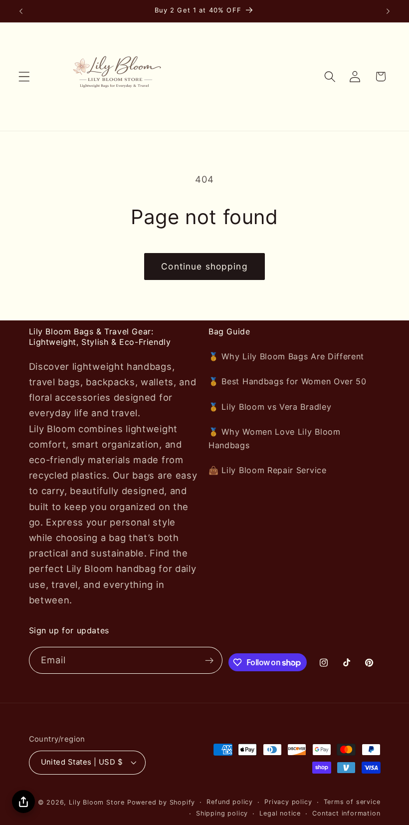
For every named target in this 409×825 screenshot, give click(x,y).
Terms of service (352, 802)
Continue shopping (204, 266)
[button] (24, 76)
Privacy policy (288, 802)
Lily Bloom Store (97, 802)
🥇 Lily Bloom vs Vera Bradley (269, 407)
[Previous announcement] (21, 11)
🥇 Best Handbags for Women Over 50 (287, 381)
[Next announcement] (388, 11)
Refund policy (229, 802)
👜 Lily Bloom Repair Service (267, 470)
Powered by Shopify (161, 802)
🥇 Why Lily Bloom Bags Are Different (286, 356)
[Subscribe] (209, 660)
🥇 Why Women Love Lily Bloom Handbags (274, 438)
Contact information (346, 813)
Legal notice (280, 813)
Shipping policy (222, 813)
